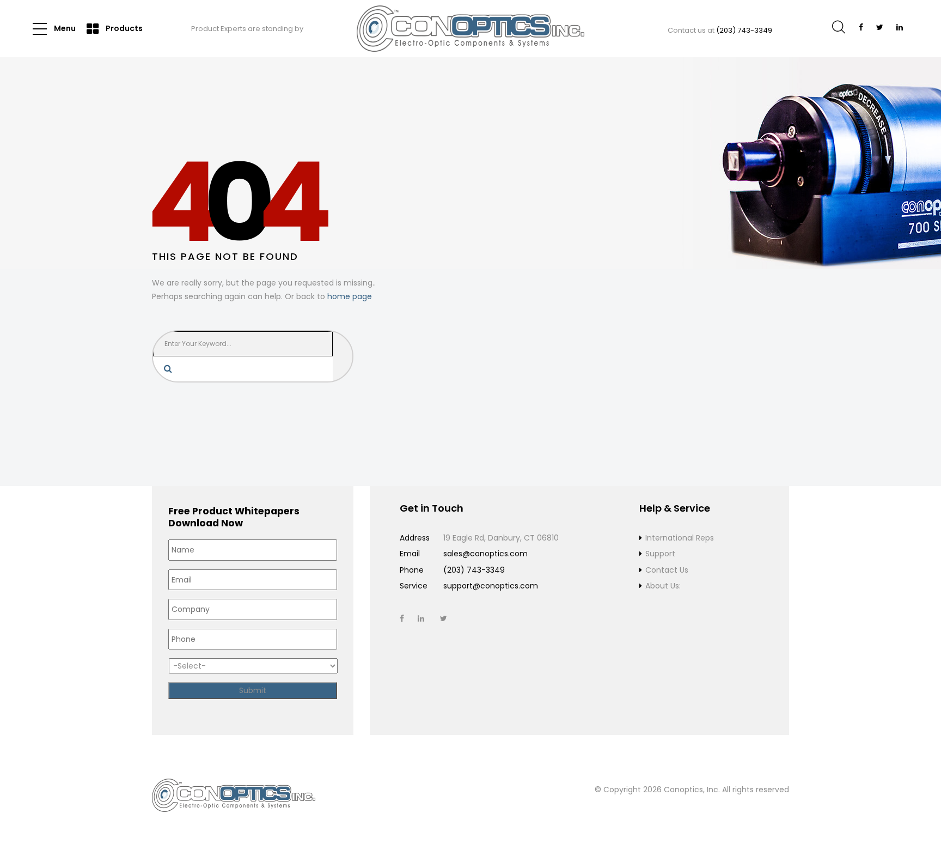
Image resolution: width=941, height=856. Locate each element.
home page (349, 296)
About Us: (663, 585)
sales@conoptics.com (485, 553)
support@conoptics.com (490, 585)
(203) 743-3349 (744, 30)
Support (660, 553)
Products (123, 28)
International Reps (679, 537)
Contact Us (666, 569)
